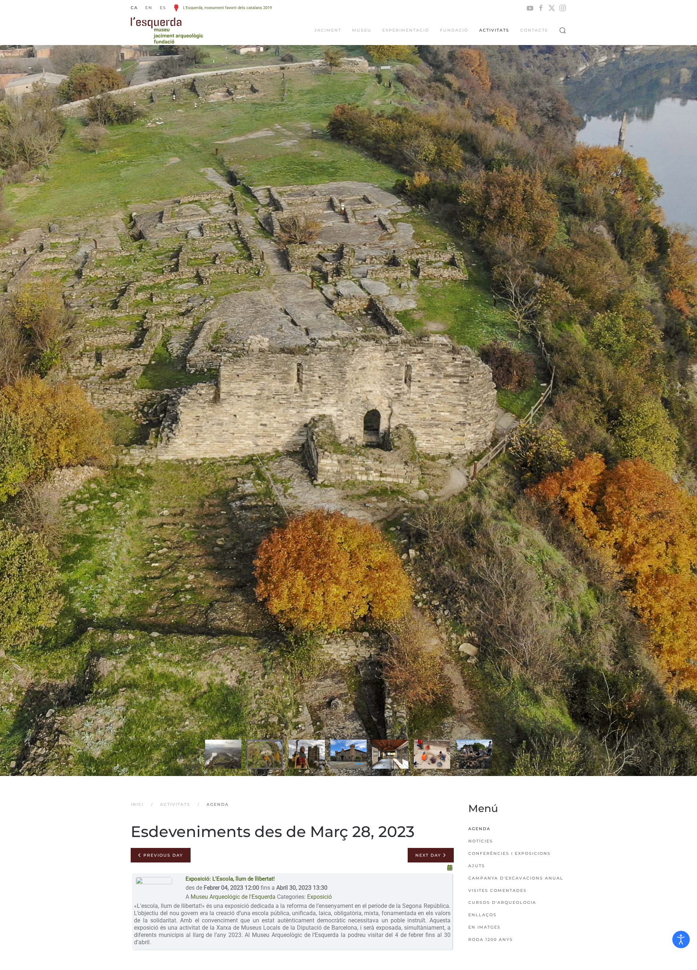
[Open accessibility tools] (681, 939)
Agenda (479, 828)
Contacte (534, 30)
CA (134, 7)
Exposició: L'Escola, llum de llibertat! (230, 879)
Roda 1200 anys (490, 939)
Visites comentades (497, 890)
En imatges (484, 927)
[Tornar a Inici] (167, 30)
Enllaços (482, 914)
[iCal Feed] (449, 867)
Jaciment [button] (327, 30)
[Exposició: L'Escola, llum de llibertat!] (154, 887)
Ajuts (476, 865)
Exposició (319, 896)
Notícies (480, 841)
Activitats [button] (494, 30)
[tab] (223, 754)
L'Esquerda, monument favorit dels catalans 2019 (227, 7)
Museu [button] (361, 30)
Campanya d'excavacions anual (515, 878)
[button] (562, 30)
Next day (429, 855)
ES (163, 7)
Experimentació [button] (405, 30)
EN (148, 7)
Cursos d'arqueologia (502, 902)
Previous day (162, 855)
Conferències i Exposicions (509, 853)
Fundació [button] (454, 30)
